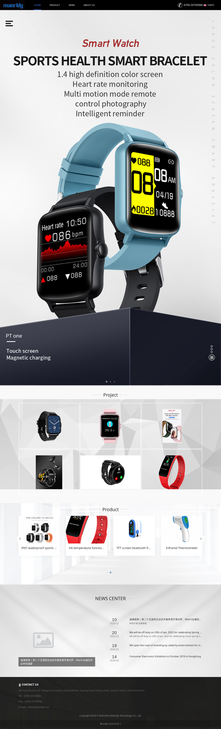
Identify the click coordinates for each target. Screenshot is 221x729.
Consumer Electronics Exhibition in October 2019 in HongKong (165, 616)
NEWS (72, 4)
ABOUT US (89, 4)
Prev (6, 178)
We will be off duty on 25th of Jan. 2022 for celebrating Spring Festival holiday (173, 592)
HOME (37, 4)
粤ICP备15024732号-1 (110, 703)
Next (215, 178)
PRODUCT (55, 4)
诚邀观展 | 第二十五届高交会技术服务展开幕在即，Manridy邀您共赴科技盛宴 (171, 579)
